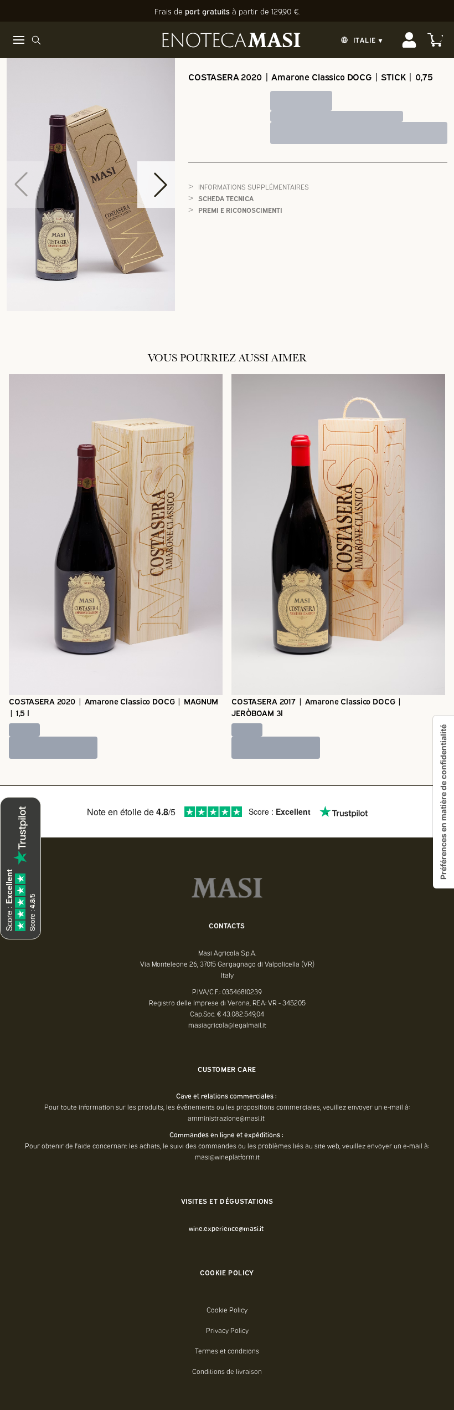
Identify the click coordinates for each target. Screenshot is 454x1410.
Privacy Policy (227, 1330)
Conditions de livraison (227, 1371)
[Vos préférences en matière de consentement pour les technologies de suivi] (443, 802)
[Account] (409, 40)
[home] (231, 40)
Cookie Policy (227, 1309)
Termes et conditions (227, 1350)
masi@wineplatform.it (227, 1156)
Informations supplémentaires (253, 186)
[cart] (435, 40)
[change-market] (360, 40)
